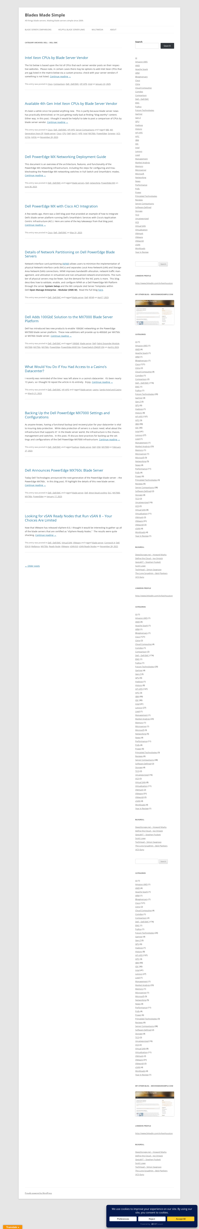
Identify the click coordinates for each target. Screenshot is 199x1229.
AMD (137, 65)
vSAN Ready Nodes (88, 546)
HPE (80, 133)
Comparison (59, 84)
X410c (34, 137)
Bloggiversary (141, 76)
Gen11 (74, 133)
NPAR (66, 263)
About (113, 29)
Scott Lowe (140, 565)
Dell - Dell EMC (72, 84)
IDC (137, 143)
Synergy (111, 133)
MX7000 (28, 347)
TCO (137, 214)
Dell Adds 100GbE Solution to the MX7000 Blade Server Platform (69, 318)
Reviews (139, 199)
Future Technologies (144, 110)
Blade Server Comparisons (38, 29)
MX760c (92, 133)
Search (138, 41)
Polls (137, 188)
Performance (141, 185)
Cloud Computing (143, 87)
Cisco (50, 84)
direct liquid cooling (98, 492)
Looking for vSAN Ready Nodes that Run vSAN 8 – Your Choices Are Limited (68, 518)
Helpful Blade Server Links (71, 29)
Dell (69, 133)
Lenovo (138, 151)
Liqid (137, 155)
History (138, 129)
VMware (77, 542)
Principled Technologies (146, 196)
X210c (27, 137)
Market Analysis (142, 162)
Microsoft (139, 173)
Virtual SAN (67, 542)
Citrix (137, 84)
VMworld (139, 241)
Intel (90, 84)
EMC (137, 102)
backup (75, 447)
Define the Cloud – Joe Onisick (149, 558)
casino (96, 389)
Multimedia (97, 29)
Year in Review (141, 252)
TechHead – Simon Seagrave (148, 569)
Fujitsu (138, 106)
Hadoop (139, 125)
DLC (109, 492)
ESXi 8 (27, 546)
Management (141, 158)
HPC (137, 136)
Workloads (140, 248)
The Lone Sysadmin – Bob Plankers (151, 573)
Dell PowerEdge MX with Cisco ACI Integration (61, 206)
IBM (137, 140)
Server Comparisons (85, 129)
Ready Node (54, 546)
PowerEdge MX (108, 183)
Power (138, 192)
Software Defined (143, 207)
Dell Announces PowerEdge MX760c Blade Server (64, 470)
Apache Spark (141, 69)
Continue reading (60, 76)
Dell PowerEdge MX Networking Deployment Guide (65, 156)
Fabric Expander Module (108, 343)
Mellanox (35, 546)
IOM (99, 447)
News (137, 181)
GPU (137, 121)
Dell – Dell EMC (142, 99)
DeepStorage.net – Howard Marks (151, 554)
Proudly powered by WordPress (38, 1193)
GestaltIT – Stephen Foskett (148, 562)
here (100, 289)
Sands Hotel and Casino (110, 389)
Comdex (139, 91)
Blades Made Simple (45, 15)
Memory (139, 166)
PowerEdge (102, 133)
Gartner (138, 114)
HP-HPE (83, 84)
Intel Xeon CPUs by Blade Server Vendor (56, 57)
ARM (137, 73)
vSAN (137, 244)
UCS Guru (139, 577)
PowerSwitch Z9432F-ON (93, 347)
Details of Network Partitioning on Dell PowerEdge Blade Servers (70, 254)
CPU (64, 133)
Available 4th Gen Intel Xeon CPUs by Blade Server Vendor (71, 103)
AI (136, 58)
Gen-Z (138, 117)
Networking (140, 177)
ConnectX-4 (109, 542)
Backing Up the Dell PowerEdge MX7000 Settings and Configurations (67, 414)
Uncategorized (142, 218)
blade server (50, 133)
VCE (137, 222)
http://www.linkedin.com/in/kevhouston (154, 283)
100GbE (75, 343)
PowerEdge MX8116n (71, 347)
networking (95, 183)
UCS (118, 133)
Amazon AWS (141, 61)
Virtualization (141, 229)
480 (107, 129)
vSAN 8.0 (74, 546)
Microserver (140, 170)
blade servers (78, 183)
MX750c (37, 347)
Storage (138, 211)
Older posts (32, 565)
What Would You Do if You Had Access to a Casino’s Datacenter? (65, 368)
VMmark (139, 233)
